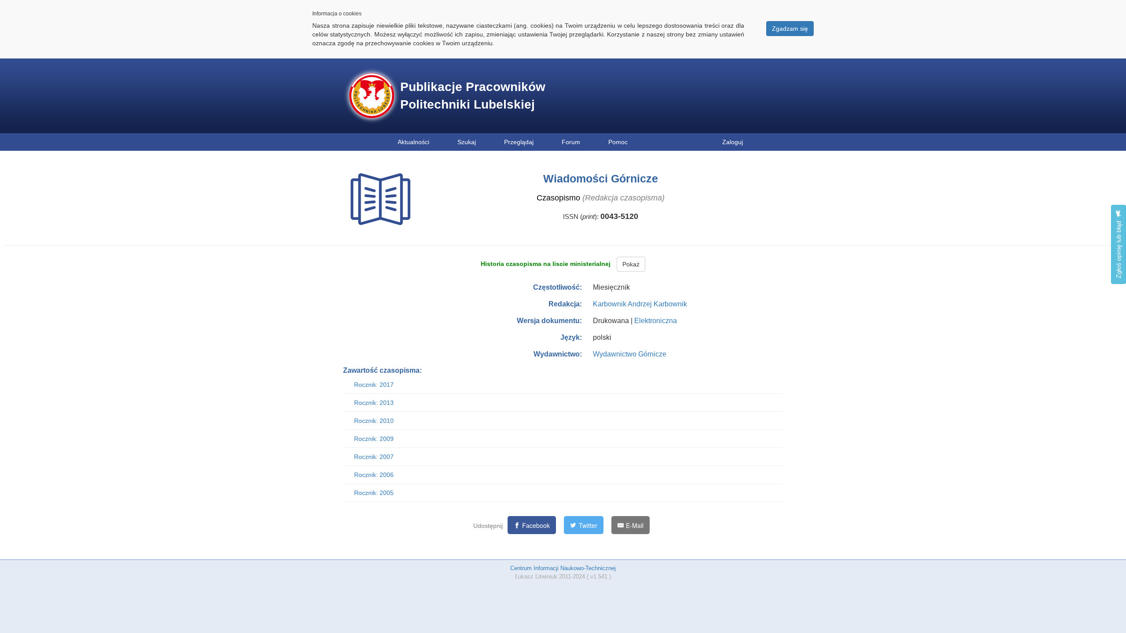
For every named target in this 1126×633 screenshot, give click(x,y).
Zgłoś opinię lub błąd (1118, 248)
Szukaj (466, 142)
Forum (571, 142)
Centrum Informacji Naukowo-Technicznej (563, 568)
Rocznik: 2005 (374, 492)
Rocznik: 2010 (374, 420)
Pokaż (631, 264)
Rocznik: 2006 (374, 474)
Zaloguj (732, 142)
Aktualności (413, 142)
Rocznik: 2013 (374, 402)
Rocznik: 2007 (374, 456)
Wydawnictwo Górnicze (629, 354)
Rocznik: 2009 (374, 438)
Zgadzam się (790, 28)
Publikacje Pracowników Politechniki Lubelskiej (472, 95)
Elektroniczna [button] (655, 320)
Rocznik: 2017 (374, 384)
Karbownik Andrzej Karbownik (640, 304)
